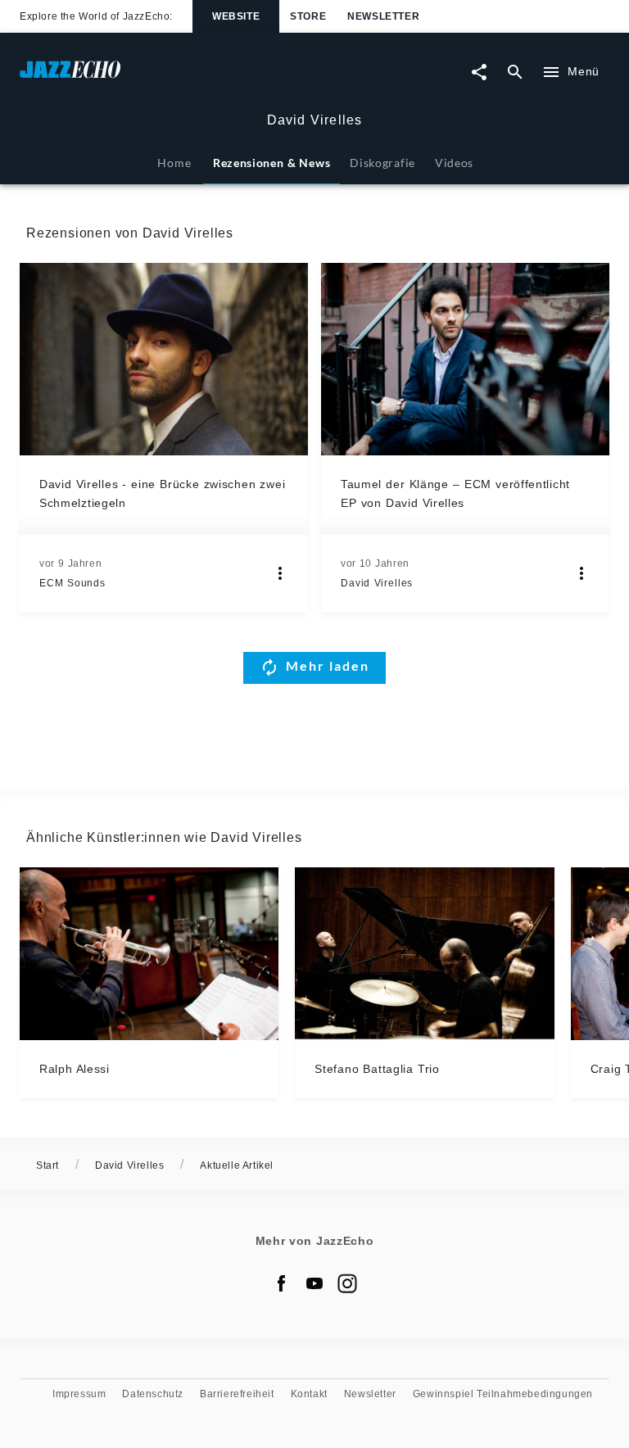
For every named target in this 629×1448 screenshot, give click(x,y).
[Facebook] (281, 1283)
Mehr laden (327, 665)
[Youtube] (314, 1283)
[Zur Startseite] (167, 77)
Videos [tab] (454, 163)
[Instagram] (347, 1283)
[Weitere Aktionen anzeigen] (280, 573)
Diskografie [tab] (382, 163)
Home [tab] (174, 163)
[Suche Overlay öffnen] (515, 72)
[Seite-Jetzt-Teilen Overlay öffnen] (479, 72)
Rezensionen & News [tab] (271, 163)
